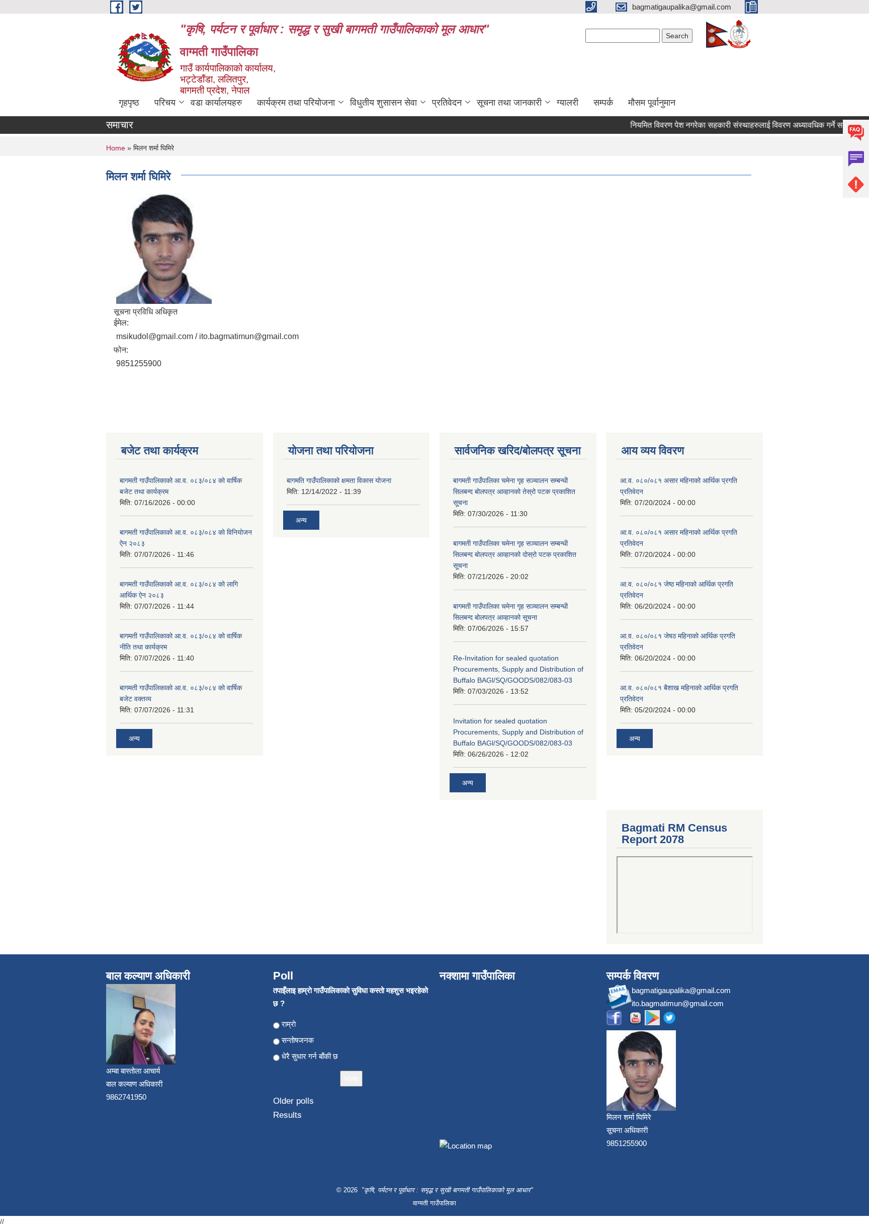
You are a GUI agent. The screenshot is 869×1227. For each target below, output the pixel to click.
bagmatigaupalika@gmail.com (681, 990)
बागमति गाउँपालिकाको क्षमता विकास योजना (339, 480)
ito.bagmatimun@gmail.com (678, 1003)
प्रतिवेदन (447, 103)
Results (287, 1115)
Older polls (293, 1101)
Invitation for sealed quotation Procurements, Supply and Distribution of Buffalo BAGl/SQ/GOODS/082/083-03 (518, 732)
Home (115, 148)
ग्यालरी (567, 103)
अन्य (134, 738)
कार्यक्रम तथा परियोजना (296, 103)
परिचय (165, 103)
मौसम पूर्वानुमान (651, 103)
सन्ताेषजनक (298, 1040)
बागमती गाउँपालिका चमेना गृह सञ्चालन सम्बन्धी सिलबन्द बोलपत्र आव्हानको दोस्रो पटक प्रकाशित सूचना (514, 554)
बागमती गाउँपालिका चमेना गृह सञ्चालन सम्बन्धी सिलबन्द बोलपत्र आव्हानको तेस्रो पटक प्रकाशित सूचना (514, 491)
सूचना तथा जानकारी (509, 103)
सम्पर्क (603, 103)
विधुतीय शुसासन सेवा (383, 103)
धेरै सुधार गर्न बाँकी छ (310, 1056)
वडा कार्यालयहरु (216, 103)
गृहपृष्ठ (129, 103)
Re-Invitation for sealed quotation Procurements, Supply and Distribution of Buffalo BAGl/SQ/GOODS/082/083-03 (518, 669)
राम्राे (289, 1024)
